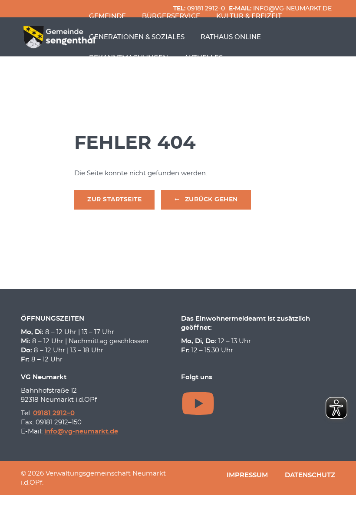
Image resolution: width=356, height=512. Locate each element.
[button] (206, 200)
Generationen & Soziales (137, 37)
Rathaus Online (231, 37)
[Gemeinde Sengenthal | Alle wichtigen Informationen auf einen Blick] (60, 37)
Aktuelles (203, 58)
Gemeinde (107, 16)
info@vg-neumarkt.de (81, 431)
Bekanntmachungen (128, 58)
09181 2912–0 (54, 413)
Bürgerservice (171, 16)
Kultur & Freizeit (249, 16)
